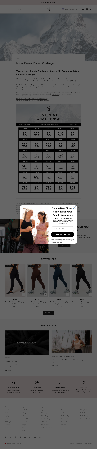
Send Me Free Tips (62, 234)
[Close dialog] (74, 207)
